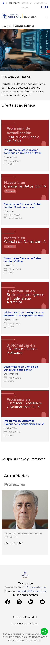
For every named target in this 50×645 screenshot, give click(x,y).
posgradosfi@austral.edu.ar (32, 591)
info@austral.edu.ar (35, 587)
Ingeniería (7, 26)
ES (46, 7)
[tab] (16, 475)
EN (42, 7)
